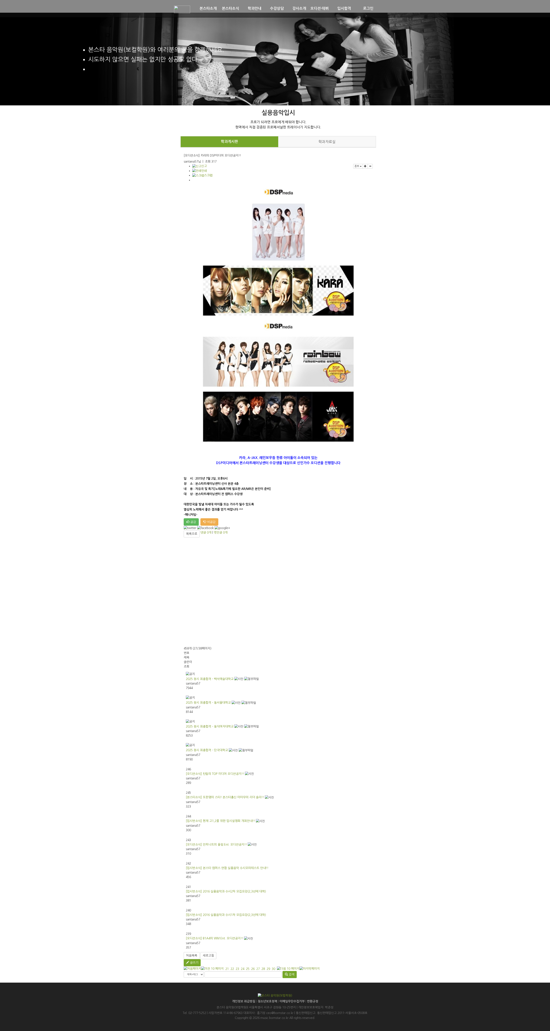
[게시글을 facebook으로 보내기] (205, 528)
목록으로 (191, 533)
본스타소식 (230, 8)
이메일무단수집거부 (292, 1001)
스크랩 (208, 175)
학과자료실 (327, 141)
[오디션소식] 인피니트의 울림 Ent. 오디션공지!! (216, 844)
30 (273, 968)
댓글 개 (205, 532)
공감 (192, 521)
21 (227, 968)
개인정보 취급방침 (243, 1001)
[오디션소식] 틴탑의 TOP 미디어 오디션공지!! (215, 773)
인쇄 (204, 170)
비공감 (210, 521)
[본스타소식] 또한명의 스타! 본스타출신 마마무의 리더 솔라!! (225, 797)
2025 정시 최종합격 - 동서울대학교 (208, 702)
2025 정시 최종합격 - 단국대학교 (207, 750)
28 (263, 968)
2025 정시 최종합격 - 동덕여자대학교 (210, 726)
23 (237, 968)
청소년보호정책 (267, 1001)
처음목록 (191, 955)
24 (242, 968)
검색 (291, 974)
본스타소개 (208, 8)
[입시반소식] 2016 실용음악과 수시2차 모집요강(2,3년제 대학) (226, 891)
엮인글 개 (221, 532)
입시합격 (344, 8)
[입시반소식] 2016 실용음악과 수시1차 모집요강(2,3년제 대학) (226, 914)
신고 (204, 166)
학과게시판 (229, 141)
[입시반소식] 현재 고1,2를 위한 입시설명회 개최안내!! (220, 820)
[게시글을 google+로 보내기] (222, 528)
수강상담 (277, 8)
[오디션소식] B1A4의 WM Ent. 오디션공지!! (214, 938)
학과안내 (254, 8)
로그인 (368, 8)
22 (232, 968)
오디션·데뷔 (319, 8)
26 (253, 968)
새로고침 (208, 955)
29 (268, 968)
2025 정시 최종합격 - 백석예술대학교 (210, 678)
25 (247, 968)
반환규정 (312, 1001)
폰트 (357, 166)
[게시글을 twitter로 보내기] (190, 528)
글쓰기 (193, 962)
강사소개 (299, 8)
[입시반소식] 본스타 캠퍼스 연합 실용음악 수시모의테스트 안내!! (227, 867)
